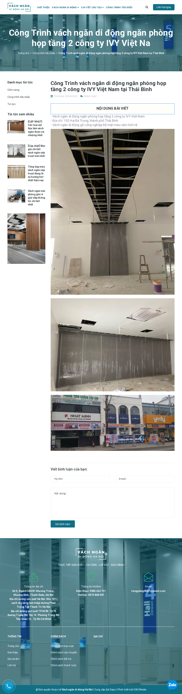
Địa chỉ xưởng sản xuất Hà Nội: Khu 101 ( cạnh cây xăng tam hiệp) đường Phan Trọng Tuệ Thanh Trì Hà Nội (33, 603)
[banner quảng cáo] (26, 238)
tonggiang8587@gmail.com (148, 591)
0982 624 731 (98, 591)
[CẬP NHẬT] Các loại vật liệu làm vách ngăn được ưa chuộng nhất (36, 128)
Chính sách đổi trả (61, 658)
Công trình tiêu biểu (119, 7)
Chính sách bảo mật (62, 646)
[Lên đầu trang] (174, 668)
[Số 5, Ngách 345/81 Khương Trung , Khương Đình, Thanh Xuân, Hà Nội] (33, 576)
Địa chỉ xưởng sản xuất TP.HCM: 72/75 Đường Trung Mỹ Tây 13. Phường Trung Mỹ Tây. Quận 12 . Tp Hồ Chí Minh (34, 615)
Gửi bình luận (62, 524)
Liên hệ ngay (164, 7)
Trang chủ (13, 646)
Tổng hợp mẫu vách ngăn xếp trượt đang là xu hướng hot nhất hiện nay (36, 173)
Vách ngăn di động (64, 7)
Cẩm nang (43, 21)
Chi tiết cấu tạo (91, 7)
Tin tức (11, 104)
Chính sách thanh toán (64, 665)
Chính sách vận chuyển (64, 652)
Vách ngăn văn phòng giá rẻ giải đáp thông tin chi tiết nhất (36, 197)
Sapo (113, 689)
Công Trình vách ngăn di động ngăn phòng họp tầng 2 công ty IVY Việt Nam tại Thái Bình (108, 86)
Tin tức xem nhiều (20, 114)
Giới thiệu (43, 7)
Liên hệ (11, 665)
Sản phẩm (13, 658)
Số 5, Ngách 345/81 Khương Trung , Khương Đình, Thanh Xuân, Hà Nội (33, 593)
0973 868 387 (96, 594)
